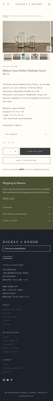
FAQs (5, 364)
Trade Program (10, 341)
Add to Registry (26, 160)
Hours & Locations (12, 310)
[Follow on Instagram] (4, 380)
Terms (32, 393)
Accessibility (26, 396)
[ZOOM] (49, 48)
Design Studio (10, 317)
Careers (7, 324)
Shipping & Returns (12, 368)
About (6, 337)
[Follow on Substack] (8, 380)
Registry (7, 313)
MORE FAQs (8, 198)
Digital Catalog (11, 348)
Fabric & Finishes (11, 352)
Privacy (42, 393)
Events (6, 321)
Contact (7, 372)
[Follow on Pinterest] (12, 380)
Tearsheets (8, 344)
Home (5, 16)
